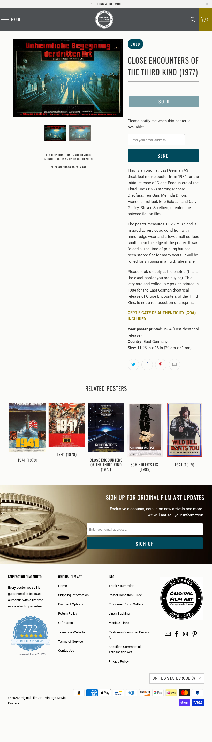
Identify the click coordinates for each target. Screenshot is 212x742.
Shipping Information (73, 595)
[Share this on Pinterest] (160, 364)
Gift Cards (65, 623)
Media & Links (119, 623)
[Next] (200, 439)
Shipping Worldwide (106, 4)
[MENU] (2, 19)
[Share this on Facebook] (147, 364)
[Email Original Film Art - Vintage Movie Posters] (168, 634)
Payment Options (70, 604)
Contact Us (66, 651)
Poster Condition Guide (125, 595)
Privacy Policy (119, 661)
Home (62, 586)
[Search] (193, 19)
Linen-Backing (119, 613)
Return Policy (67, 613)
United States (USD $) (173, 678)
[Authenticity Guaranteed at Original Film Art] (8, 660)
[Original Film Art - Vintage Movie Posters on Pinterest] (195, 634)
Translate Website (71, 632)
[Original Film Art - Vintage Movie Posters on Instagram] (186, 634)
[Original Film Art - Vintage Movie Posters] (104, 19)
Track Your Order (121, 586)
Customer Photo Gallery (126, 604)
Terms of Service (70, 641)
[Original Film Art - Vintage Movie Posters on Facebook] (177, 634)
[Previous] (13, 439)
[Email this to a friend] (174, 364)
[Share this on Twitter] (133, 364)
